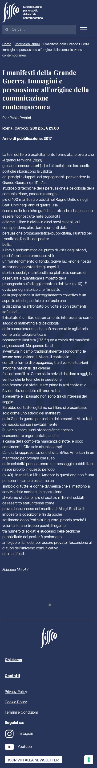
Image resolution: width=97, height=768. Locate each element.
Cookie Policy (16, 702)
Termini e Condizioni (21, 713)
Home (6, 44)
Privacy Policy (16, 692)
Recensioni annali (27, 44)
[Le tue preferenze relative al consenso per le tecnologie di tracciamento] (88, 759)
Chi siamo (13, 660)
